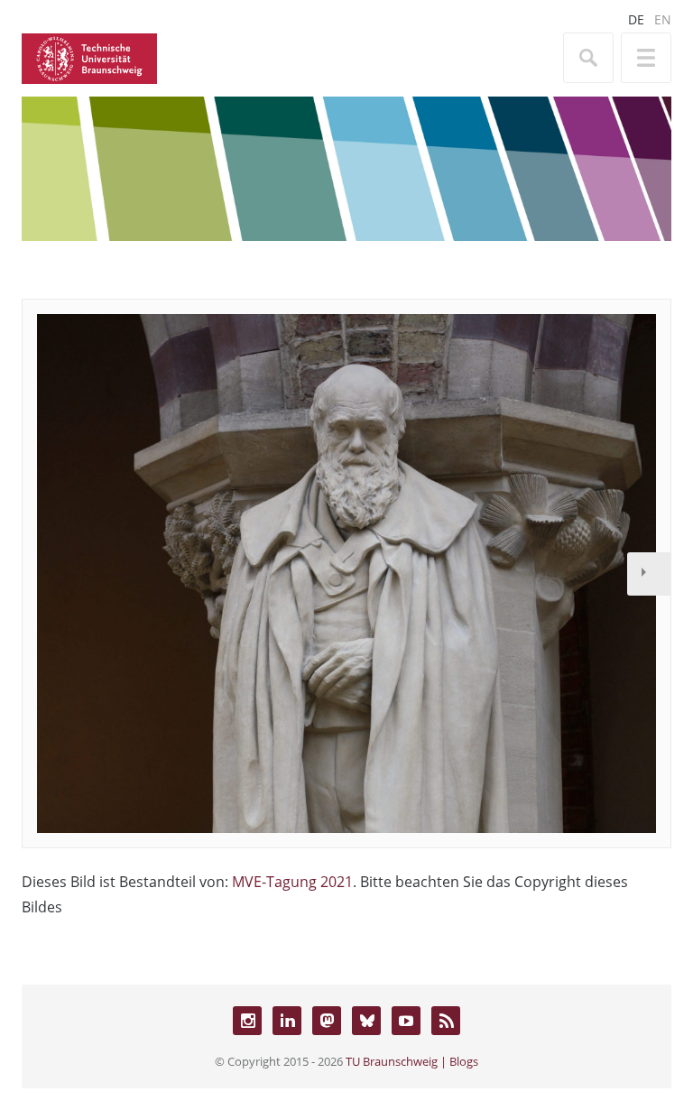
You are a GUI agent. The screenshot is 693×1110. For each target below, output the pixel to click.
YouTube (406, 1020)
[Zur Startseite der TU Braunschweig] (89, 57)
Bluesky (366, 1020)
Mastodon (326, 1020)
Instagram (247, 1020)
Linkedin (287, 1020)
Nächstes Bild (648, 574)
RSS (445, 1020)
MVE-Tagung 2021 (292, 882)
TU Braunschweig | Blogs (412, 1061)
